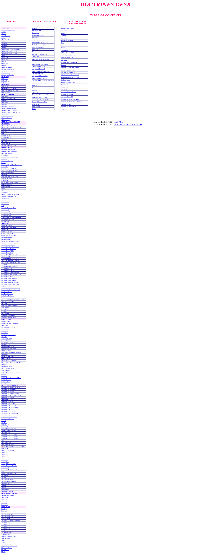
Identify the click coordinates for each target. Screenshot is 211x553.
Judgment (4, 264)
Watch (3, 542)
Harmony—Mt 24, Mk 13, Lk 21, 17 (11, 194)
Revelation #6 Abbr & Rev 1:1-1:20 (11, 395)
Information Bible (6, 211)
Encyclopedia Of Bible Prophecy (10, 157)
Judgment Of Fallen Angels (9, 266)
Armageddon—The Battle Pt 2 (10, 51)
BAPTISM (118, 122)
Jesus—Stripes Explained (8, 249)
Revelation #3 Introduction (8, 389)
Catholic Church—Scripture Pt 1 (10, 110)
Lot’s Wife (4, 303)
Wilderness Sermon (6, 548)
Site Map (3, 485)
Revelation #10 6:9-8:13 (8, 403)
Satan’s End (4, 448)
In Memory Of (5, 209)
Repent (3, 383)
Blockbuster (4, 102)
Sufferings (4, 499)
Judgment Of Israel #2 (7, 270)
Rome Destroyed (6, 426)
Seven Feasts (5, 467)
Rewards (3, 421)
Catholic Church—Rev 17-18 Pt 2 (10, 112)
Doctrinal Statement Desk (8, 145)
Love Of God (5, 307)
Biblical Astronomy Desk (8, 98)
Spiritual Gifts (5, 489)
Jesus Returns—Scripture (8, 235)
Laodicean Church (6, 292)
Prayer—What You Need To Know (11, 362)
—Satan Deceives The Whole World (12, 446)
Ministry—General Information (9, 323)
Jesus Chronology (6, 225)
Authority (3, 61)
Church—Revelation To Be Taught (11, 127)
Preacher (4, 364)
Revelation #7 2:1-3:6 (7, 397)
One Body (35, 85)
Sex (2, 471)
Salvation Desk (5, 432)
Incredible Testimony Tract (8, 208)
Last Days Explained (7, 294)
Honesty (3, 200)
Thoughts (4, 510)
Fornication (4, 180)
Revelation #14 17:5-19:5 (8, 411)
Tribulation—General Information (10, 520)
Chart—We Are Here (7, 116)
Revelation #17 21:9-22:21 (9, 417)
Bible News (4, 86)
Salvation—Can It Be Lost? (9, 434)
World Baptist (5, 550)
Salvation (35, 92)
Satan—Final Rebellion (7, 450)
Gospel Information (6, 184)
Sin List (3, 477)
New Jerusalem (5, 329)
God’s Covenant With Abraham (10, 182)
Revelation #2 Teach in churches (10, 387)
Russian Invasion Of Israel (8, 428)
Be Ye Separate (6, 73)
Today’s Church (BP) (7, 514)
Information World (6, 215)
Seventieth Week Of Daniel (9, 469)
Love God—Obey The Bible (9, 305)
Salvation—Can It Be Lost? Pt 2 (10, 438)
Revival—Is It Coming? (7, 419)
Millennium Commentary (8, 315)
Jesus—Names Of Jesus (8, 245)
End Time (4, 159)
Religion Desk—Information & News (11, 378)
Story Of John (5, 497)
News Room (4, 333)
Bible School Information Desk (9, 90)
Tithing (3, 512)
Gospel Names (5, 186)
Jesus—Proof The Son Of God (10, 247)
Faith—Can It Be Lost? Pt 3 (9, 170)
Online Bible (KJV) (6, 338)
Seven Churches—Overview (9, 466)
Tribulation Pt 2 (5, 524)
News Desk (4, 331)
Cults (2, 133)
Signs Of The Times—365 (8, 473)
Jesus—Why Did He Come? (9, 254)
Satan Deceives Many (7, 444)
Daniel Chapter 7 (6, 137)
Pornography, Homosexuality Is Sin (11, 352)
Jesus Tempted (5, 239)
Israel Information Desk (7, 219)
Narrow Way (4, 325)
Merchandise (5, 313)
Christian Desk (5, 120)
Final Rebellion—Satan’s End (9, 176)
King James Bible (6, 286)
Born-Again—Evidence (7, 106)
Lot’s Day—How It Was (7, 301)
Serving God (5, 462)
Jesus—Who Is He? (7, 252)
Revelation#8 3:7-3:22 (7, 399)
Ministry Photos (5, 321)
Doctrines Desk (36, 37)
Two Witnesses (5, 534)
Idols (2, 206)
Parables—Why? (6, 344)
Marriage (3, 311)
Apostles (3, 47)
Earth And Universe (6, 153)
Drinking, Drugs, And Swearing (10, 151)
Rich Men (4, 423)
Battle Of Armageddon (7, 69)
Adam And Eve (5, 36)
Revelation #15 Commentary (9, 413)
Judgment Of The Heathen (9, 278)
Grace (3, 190)
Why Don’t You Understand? (9, 546)
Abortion (3, 34)
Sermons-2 (4, 454)
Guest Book (4, 192)
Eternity (3, 163)
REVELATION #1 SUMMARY (9, 385)
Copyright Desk (5, 129)
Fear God (4, 174)
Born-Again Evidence (38, 35)
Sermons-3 (4, 456)
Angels (3, 41)
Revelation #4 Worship (7, 391)
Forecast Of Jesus (6, 178)
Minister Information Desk (8, 317)
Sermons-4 (4, 458)
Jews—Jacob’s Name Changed (10, 260)
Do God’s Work (5, 143)
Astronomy (4, 55)
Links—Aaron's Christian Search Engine (12, 299)
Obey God (4, 337)
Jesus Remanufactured (8, 233)
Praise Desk (4, 354)
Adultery (3, 37)
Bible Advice (4, 79)
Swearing (4, 503)
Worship (3, 552)
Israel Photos (5, 221)
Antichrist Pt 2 (5, 45)
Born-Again (4, 104)
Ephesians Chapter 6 (7, 161)
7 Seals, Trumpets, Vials (8, 30)
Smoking (3, 487)
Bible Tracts (4, 96)
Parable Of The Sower (7, 342)
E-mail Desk (4, 155)
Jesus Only (4, 229)
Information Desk (6, 213)
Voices (3, 540)
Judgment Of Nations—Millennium (11, 274)
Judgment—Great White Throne (10, 284)
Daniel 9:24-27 (5, 135)
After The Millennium (7, 39)
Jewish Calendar (6, 256)
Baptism (3, 65)
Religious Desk (5, 381)
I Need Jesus (5, 204)
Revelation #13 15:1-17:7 (8, 409)
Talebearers (4, 505)
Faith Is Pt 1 (4, 166)
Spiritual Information (7, 491)
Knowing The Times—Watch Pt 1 (10, 288)
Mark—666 (4, 309)
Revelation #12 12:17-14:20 (9, 407)
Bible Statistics (5, 92)
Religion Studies (6, 380)
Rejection (4, 376)
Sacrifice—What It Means (8, 430)
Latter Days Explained (7, 295)
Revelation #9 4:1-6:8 (7, 401)
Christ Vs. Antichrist (6, 118)
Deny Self (4, 141)
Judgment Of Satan (7, 276)
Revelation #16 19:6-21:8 (8, 415)
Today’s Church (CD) (7, 516)
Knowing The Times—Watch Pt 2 (10, 290)
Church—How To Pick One (8, 125)
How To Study (5, 202)
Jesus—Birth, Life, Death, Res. (10, 241)
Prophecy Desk (5, 370)
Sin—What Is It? (6, 483)
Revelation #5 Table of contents (10, 393)
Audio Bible (4, 57)
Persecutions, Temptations (8, 348)
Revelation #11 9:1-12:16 (8, 405)
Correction (4, 131)
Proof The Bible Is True (8, 368)
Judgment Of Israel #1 (7, 268)
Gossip (3, 188)
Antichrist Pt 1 (5, 43)
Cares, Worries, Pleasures (8, 108)
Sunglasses (4, 501)
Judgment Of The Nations (8, 280)
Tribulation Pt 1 (5, 522)
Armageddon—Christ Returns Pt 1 (11, 49)
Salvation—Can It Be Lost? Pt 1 (10, 436)
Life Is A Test (8, 297)
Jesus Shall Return (6, 237)
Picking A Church (6, 350)
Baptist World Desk (6, 67)
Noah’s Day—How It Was (8, 335)
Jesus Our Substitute (7, 231)
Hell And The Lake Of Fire (8, 196)
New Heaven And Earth (8, 327)
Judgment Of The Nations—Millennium (43, 80)
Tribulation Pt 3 (5, 526)
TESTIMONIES (5, 507)
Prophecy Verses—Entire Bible (10, 372)
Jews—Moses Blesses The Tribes (10, 262)
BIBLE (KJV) (5, 77)
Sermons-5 (4, 460)
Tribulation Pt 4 (5, 528)
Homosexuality (5, 198)
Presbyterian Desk (6, 366)
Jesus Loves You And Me (8, 227)
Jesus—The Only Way (7, 251)
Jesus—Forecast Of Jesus (8, 243)
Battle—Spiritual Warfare (8, 71)
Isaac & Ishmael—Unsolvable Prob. (11, 217)
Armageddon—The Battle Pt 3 (10, 53)
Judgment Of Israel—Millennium (10, 272)
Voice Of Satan (5, 538)
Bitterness (4, 100)
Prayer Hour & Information (8, 360)
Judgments (64, 60)
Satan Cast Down (6, 442)
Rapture (3, 374)
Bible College (5, 80)
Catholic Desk (5, 114)
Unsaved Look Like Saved (8, 536)
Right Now (4, 424)
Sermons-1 (4, 452)
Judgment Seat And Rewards (9, 282)
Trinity (34, 109)
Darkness (4, 139)
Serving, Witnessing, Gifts (8, 464)
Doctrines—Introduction (8, 149)
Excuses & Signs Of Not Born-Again (11, 165)
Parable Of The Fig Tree (8, 340)
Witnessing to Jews (6, 544)
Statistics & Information (7, 495)
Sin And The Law (6, 475)
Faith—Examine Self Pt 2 (8, 168)
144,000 (3, 32)
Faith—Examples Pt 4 (7, 172)
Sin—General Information (8, 481)
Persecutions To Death (7, 346)
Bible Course (5, 82)
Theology (4, 509)
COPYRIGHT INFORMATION (128, 124)
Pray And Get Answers (7, 356)
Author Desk (4, 63)
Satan (3, 440)
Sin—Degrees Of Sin (7, 479)
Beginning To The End (7, 75)
